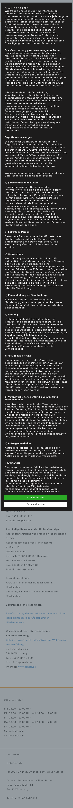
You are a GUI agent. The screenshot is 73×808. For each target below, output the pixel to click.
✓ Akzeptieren (36, 497)
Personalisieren (35, 504)
